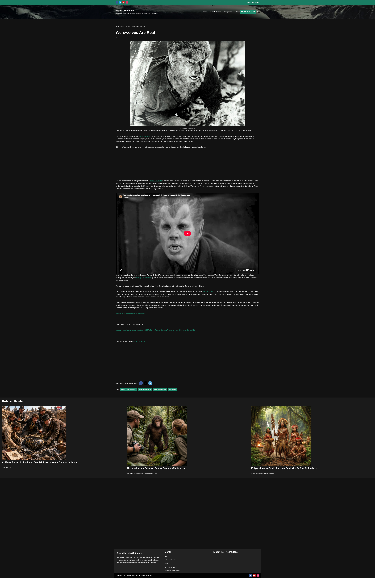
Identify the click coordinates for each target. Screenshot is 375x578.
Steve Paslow (122, 37)
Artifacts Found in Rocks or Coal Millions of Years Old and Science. (40, 462)
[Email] (150, 383)
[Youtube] (123, 2)
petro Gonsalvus (145, 389)
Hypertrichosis (145, 136)
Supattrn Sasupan (208, 291)
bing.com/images (139, 341)
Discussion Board (171, 567)
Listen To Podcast (248, 12)
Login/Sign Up (252, 2)
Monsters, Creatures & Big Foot (147, 473)
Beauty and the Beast (143, 278)
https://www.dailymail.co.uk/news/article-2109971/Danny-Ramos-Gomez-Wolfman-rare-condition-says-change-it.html (156, 330)
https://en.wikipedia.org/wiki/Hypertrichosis (130, 313)
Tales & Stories (215, 12)
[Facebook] (117, 2)
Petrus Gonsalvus (156, 181)
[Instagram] (127, 2)
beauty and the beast (128, 389)
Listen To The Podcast (172, 571)
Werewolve (172, 389)
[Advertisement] (187, 165)
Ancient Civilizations (257, 473)
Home (205, 12)
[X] (120, 2)
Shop (238, 12)
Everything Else (7, 467)
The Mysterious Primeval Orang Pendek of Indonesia (156, 468)
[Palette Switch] (258, 2)
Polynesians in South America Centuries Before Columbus (284, 468)
